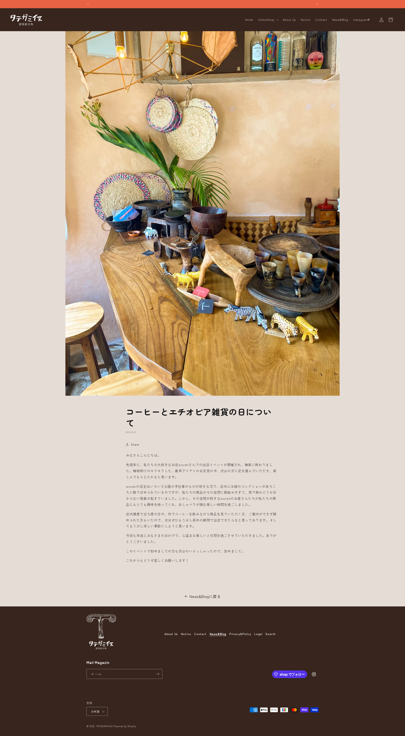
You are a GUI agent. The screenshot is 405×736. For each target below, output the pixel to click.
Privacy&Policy (240, 634)
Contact (200, 634)
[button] (268, 19)
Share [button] (135, 444)
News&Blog (218, 634)
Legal (258, 634)
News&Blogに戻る (205, 596)
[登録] (157, 674)
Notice (186, 634)
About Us (171, 634)
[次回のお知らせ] (317, 4)
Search (270, 634)
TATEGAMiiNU (104, 726)
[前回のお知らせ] (88, 4)
